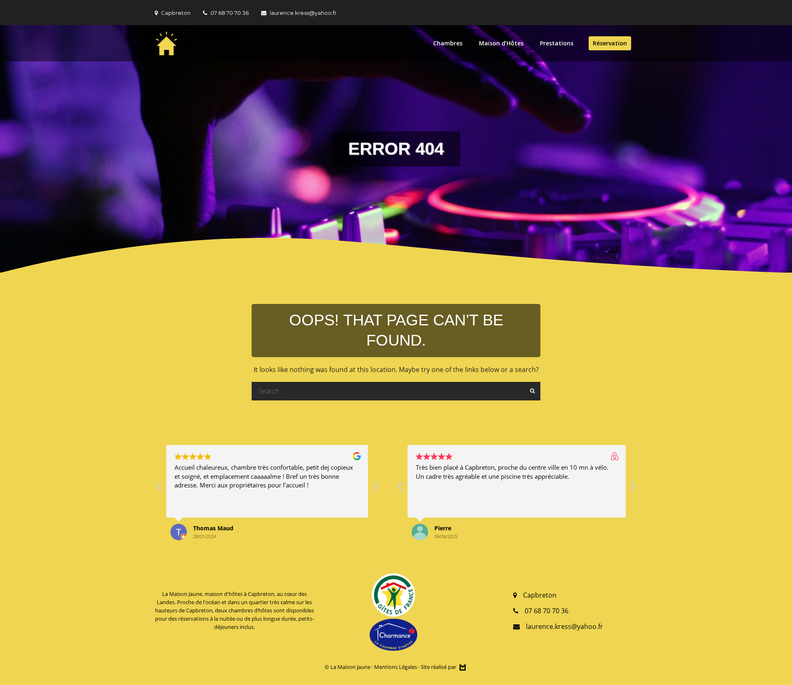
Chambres (447, 43)
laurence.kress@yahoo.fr (303, 12)
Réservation (610, 43)
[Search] (531, 391)
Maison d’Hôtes (501, 43)
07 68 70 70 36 (229, 12)
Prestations (556, 43)
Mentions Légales (395, 667)
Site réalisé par (439, 667)
